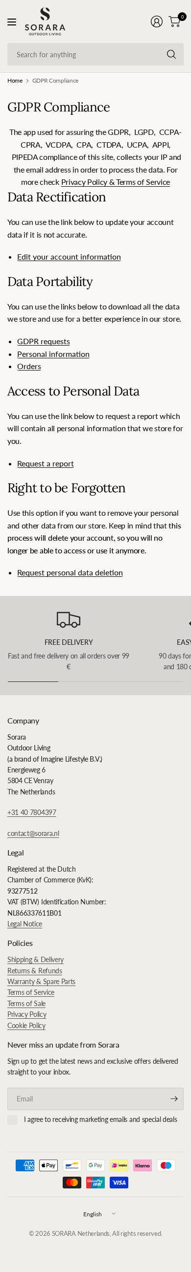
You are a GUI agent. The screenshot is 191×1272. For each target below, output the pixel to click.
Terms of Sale (26, 1003)
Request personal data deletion (70, 573)
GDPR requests (43, 341)
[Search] (171, 54)
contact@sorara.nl (33, 833)
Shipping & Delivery (35, 959)
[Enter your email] (174, 1099)
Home (15, 81)
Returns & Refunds (34, 970)
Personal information (53, 354)
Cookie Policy (26, 1025)
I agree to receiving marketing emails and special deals (100, 1119)
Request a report (45, 464)
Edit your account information (69, 257)
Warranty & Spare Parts (41, 981)
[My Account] (157, 21)
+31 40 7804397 (31, 812)
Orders (29, 366)
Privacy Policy (27, 1014)
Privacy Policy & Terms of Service (115, 181)
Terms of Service (30, 992)
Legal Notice (24, 924)
